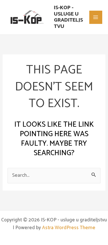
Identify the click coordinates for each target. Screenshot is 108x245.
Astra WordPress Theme (68, 228)
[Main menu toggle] (96, 17)
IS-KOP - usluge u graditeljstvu (68, 17)
